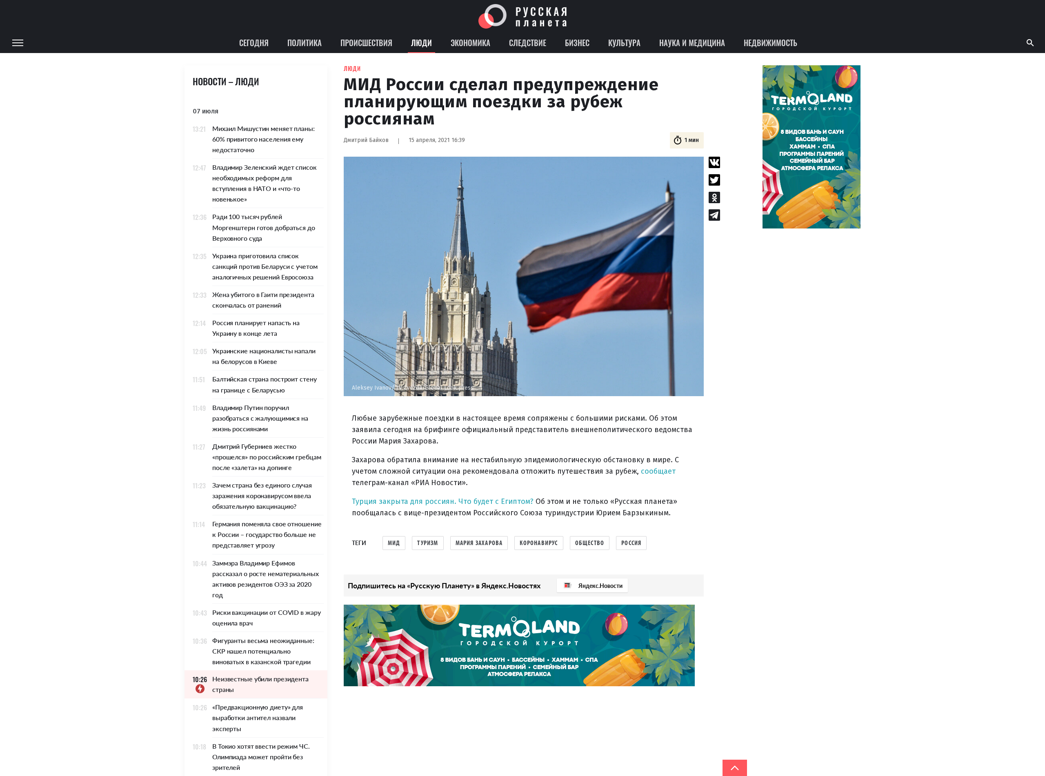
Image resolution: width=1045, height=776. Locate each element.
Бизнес (577, 42)
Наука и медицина (692, 42)
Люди (421, 42)
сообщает (658, 471)
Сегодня (254, 42)
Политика (304, 42)
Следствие (527, 42)
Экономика (470, 42)
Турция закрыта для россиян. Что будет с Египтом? (443, 501)
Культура (624, 42)
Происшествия (366, 42)
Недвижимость (770, 42)
